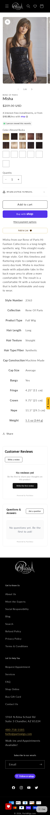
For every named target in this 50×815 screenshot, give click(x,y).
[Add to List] (43, 20)
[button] (7, 6)
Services (10, 674)
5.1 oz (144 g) (34, 420)
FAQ (7, 681)
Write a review (14, 459)
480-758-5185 (14, 729)
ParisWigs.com (29, 813)
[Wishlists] (8, 806)
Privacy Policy (13, 638)
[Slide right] (32, 89)
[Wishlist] (35, 6)
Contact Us (11, 704)
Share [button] (10, 433)
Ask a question (35, 511)
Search (9, 623)
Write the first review (25, 486)
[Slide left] (18, 89)
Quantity (7, 172)
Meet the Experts (15, 601)
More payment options (25, 222)
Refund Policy (13, 631)
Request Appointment (17, 666)
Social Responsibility (17, 609)
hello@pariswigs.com (18, 733)
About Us (10, 594)
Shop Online (12, 689)
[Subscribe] (41, 764)
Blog (7, 616)
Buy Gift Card (13, 696)
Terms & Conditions (16, 646)
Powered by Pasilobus (25, 495)
